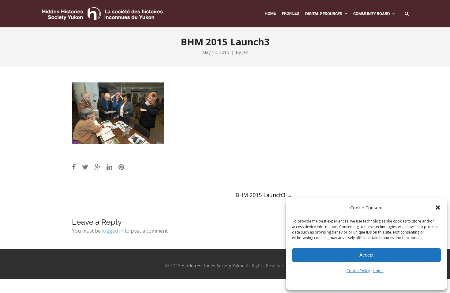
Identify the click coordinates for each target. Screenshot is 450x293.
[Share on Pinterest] (121, 166)
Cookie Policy (358, 270)
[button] (438, 207)
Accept (366, 254)
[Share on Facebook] (74, 166)
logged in (112, 230)
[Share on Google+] (97, 166)
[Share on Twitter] (85, 166)
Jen (245, 52)
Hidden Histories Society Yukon (213, 265)
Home (378, 270)
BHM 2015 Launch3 (263, 195)
